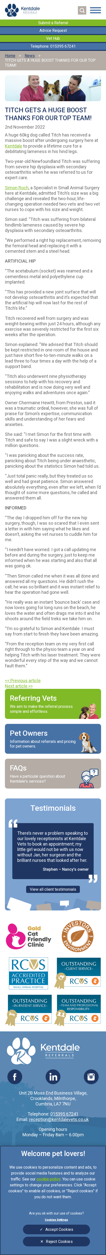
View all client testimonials (53, 889)
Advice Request (53, 30)
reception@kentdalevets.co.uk (59, 1119)
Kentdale (13, 146)
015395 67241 (64, 1114)
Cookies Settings (56, 1219)
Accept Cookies (59, 1229)
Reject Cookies (59, 1241)
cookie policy (48, 1179)
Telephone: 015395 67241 (53, 46)
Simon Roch (17, 187)
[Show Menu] (95, 10)
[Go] (82, 10)
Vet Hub (53, 38)
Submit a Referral (53, 22)
